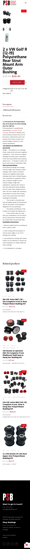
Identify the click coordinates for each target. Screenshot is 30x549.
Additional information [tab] (11, 110)
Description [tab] (7, 104)
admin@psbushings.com (10, 509)
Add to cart (17, 82)
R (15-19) (24, 88)
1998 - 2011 (6, 345)
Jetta (4, 296)
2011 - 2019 (6, 450)
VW (11, 91)
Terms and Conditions (9, 535)
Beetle (13, 345)
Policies (5, 537)
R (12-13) (17, 88)
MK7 (9, 296)
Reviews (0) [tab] (7, 115)
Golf (11, 88)
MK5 (9, 397)
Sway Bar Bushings (9, 347)
